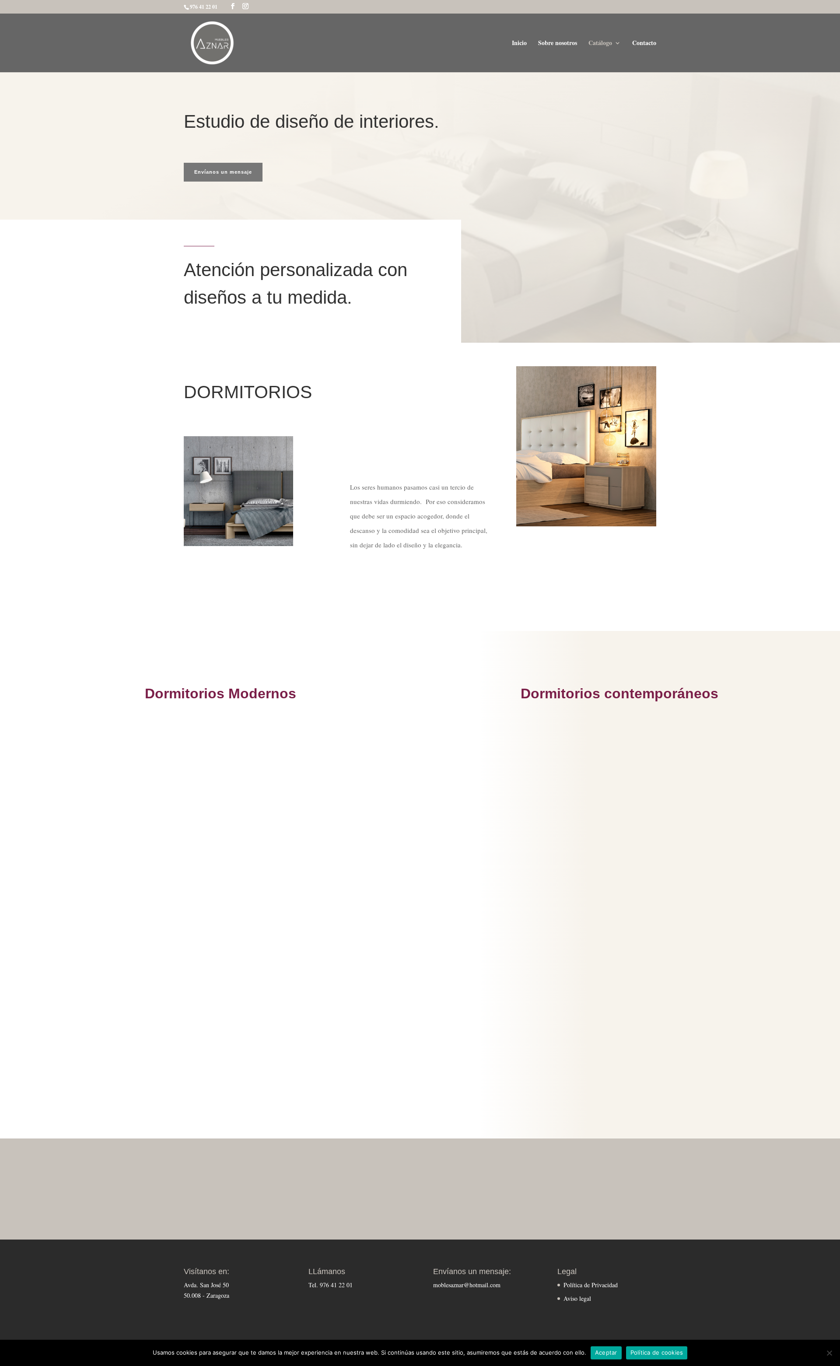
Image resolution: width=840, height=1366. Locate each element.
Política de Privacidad (591, 1285)
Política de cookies (656, 1352)
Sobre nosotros (557, 43)
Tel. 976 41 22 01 (330, 1285)
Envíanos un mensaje (223, 172)
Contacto (644, 43)
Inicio (519, 43)
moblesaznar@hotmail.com (466, 1285)
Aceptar (606, 1352)
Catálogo (600, 43)
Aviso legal (577, 1298)
